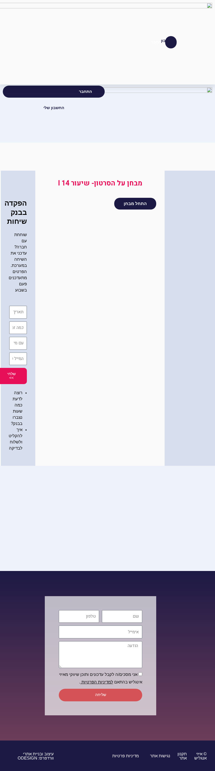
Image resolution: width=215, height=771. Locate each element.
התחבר (85, 91)
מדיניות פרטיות (125, 756)
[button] (197, 42)
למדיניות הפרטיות (96, 682)
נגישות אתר (159, 756)
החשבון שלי (53, 107)
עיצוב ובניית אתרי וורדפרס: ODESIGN (36, 755)
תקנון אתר (182, 755)
